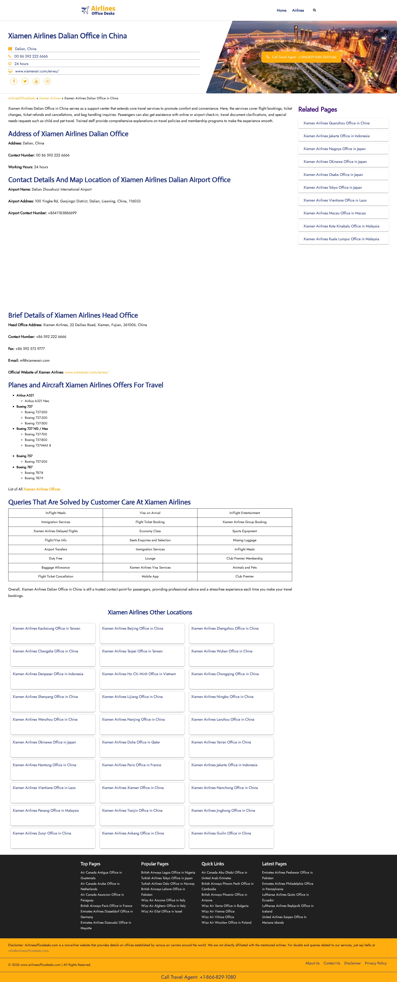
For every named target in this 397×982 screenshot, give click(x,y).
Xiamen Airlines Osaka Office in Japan (333, 174)
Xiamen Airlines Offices (42, 489)
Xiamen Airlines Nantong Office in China (44, 765)
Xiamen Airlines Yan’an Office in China (221, 742)
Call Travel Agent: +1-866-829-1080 (198, 977)
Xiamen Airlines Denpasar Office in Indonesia (48, 674)
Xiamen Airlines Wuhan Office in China (221, 651)
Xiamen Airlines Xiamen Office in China (133, 787)
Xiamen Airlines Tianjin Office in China (132, 810)
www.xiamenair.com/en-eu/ (87, 372)
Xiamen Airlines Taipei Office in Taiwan (132, 651)
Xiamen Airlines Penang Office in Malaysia (46, 810)
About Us (312, 963)
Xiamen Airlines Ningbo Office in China (222, 696)
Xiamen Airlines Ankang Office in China (133, 833)
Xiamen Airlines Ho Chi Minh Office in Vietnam (139, 674)
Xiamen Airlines (50, 98)
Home (281, 10)
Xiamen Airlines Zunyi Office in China (42, 833)
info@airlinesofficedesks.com (28, 950)
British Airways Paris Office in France (106, 905)
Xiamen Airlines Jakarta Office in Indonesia (224, 765)
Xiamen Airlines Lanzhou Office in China (222, 719)
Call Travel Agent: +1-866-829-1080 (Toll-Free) (303, 57)
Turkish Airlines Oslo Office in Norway (168, 883)
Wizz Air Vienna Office (218, 911)
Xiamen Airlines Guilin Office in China (221, 833)
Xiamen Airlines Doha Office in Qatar (131, 742)
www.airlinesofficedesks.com (41, 964)
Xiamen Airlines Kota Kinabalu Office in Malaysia (341, 226)
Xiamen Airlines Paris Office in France (131, 765)
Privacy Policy (376, 963)
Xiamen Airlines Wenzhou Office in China (45, 719)
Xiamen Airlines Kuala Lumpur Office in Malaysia (341, 239)
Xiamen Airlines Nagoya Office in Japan (335, 148)
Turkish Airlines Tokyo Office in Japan (167, 878)
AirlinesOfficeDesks (21, 98)
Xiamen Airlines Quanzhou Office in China (337, 123)
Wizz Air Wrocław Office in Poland (226, 922)
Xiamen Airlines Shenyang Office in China (45, 696)
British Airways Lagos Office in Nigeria (168, 872)
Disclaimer (352, 963)
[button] (314, 10)
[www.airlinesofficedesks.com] (99, 10)
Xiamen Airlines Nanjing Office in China (133, 719)
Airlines (298, 10)
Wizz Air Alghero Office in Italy (163, 905)
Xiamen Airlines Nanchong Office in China (224, 787)
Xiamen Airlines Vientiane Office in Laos (44, 787)
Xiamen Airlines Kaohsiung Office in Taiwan (46, 628)
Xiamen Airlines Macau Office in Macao (335, 213)
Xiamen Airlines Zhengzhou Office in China (225, 628)
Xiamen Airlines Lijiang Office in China (132, 696)
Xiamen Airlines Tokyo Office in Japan (333, 187)
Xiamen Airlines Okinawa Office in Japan (44, 742)
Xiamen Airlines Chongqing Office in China (225, 674)
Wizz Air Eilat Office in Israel (161, 911)
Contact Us (332, 963)
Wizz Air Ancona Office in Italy (163, 900)
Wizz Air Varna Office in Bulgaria (225, 905)
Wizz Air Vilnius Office (218, 917)
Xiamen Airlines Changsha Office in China (45, 651)
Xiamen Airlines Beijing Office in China (132, 628)
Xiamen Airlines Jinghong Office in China (223, 810)
